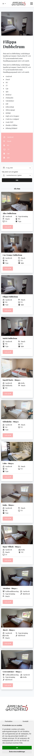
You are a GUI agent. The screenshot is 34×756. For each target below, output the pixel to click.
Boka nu (7, 227)
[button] (4, 3)
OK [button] (17, 747)
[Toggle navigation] (31, 3)
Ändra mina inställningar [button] (17, 751)
